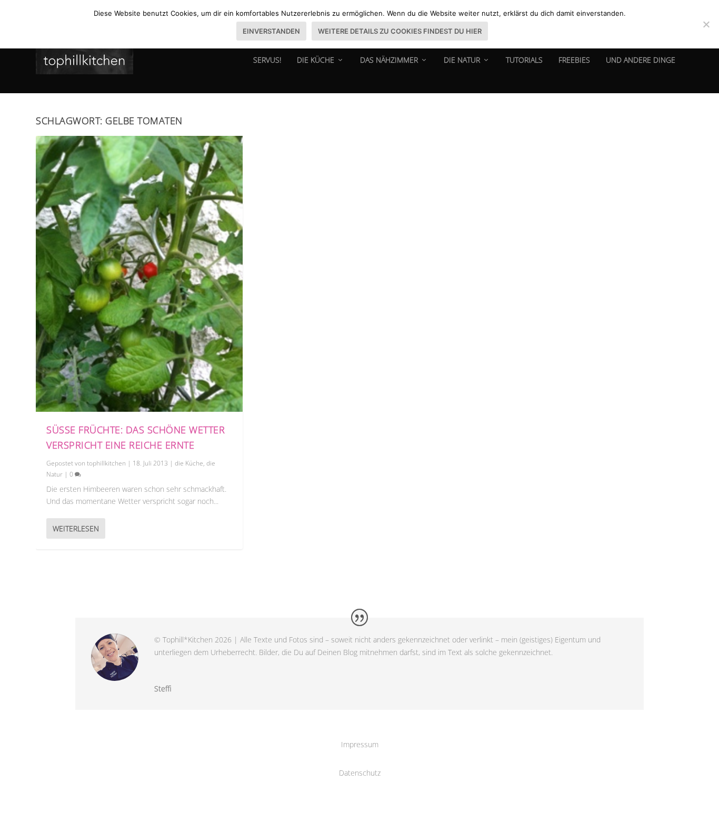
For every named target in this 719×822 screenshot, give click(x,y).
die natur (462, 60)
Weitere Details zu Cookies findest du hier (400, 31)
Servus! (267, 60)
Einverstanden (271, 31)
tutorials (524, 60)
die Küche (315, 60)
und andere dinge (640, 60)
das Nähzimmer (389, 60)
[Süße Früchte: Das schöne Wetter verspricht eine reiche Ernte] (139, 274)
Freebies (574, 60)
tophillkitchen (106, 463)
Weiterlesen (76, 528)
